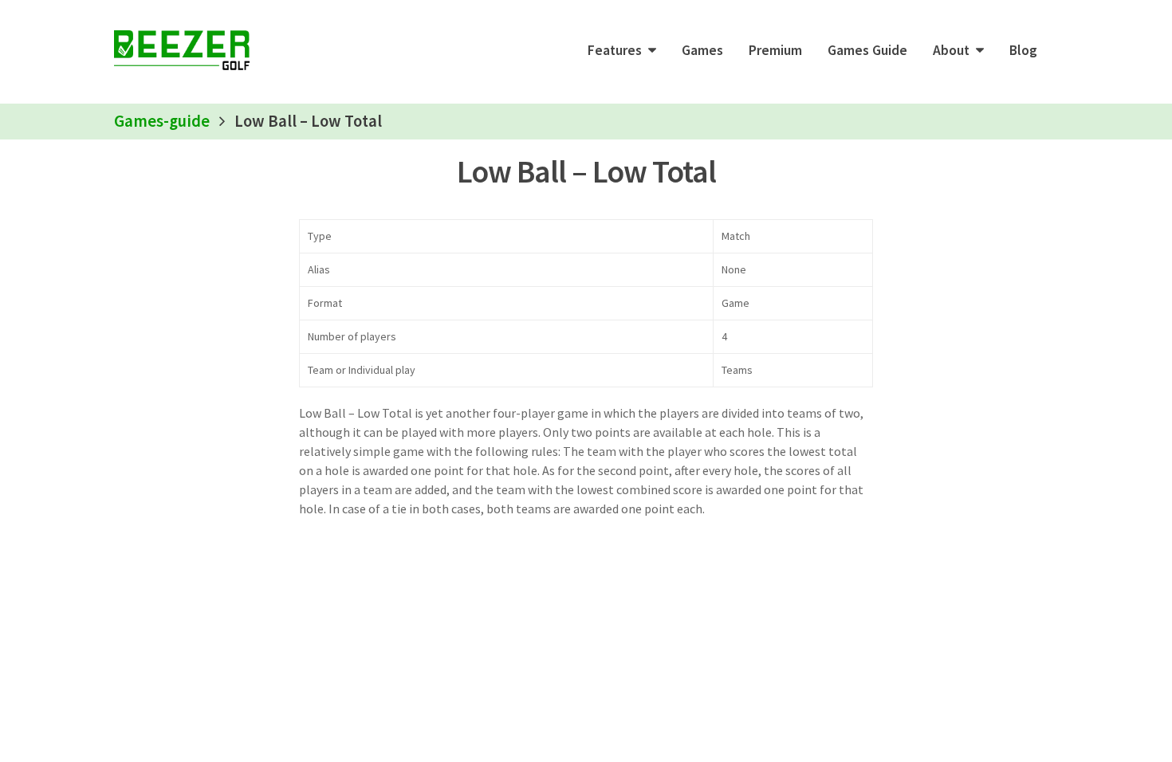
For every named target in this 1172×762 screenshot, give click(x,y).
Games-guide (162, 121)
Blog (1023, 50)
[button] (622, 50)
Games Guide (867, 50)
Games (702, 50)
